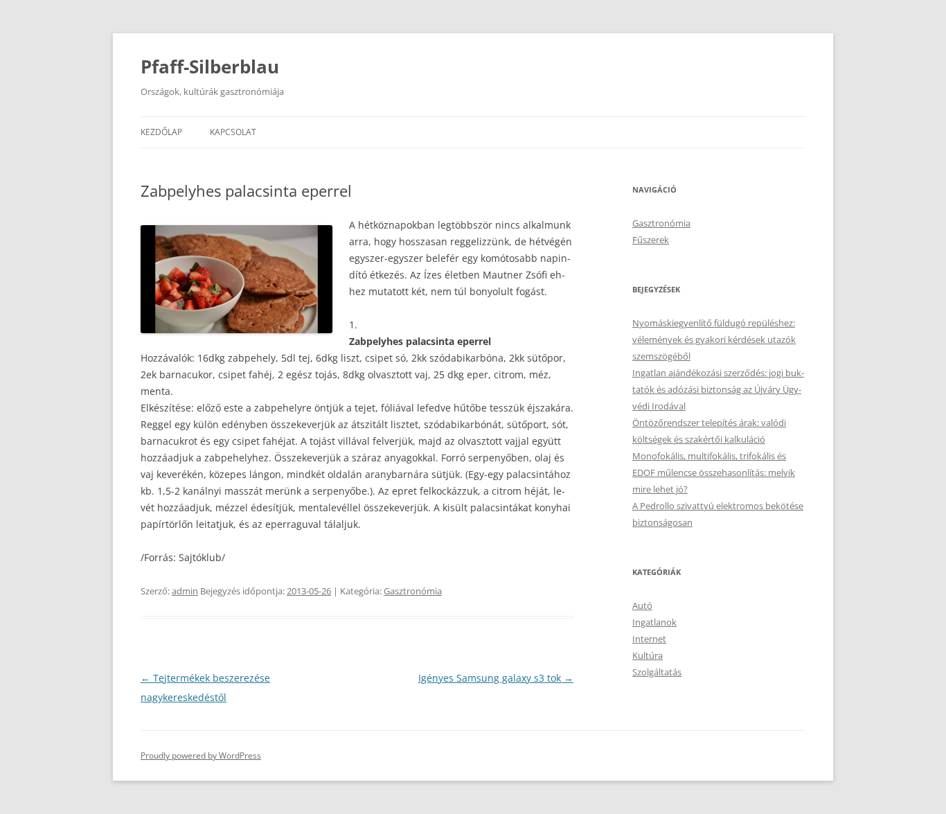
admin (185, 591)
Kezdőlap (161, 132)
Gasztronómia (413, 591)
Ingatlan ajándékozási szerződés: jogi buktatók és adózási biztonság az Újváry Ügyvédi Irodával (718, 389)
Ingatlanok (654, 622)
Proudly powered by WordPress (201, 755)
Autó (642, 605)
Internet (649, 638)
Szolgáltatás (656, 672)
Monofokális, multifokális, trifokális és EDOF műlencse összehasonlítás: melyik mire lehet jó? (713, 472)
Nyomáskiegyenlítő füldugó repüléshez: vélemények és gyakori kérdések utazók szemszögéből (714, 339)
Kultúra (647, 655)
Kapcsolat (233, 132)
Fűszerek (650, 239)
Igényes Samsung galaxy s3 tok (495, 677)
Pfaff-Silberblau (210, 66)
